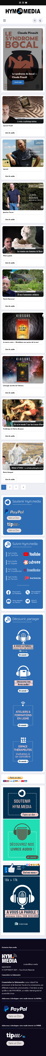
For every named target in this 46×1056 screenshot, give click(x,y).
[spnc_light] (40, 20)
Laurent (5, 169)
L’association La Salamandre (13, 982)
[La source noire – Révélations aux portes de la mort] (23, 326)
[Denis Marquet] (23, 456)
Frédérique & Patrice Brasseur (13, 429)
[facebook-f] (20, 2)
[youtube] (26, 2)
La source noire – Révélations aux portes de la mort (21, 342)
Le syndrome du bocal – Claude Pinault (24, 75)
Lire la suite (18, 82)
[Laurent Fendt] (23, 110)
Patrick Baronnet (8, 299)
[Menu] (4, 20)
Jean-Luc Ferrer (8, 212)
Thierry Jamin (7, 256)
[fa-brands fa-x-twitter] (23, 2)
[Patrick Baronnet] (23, 283)
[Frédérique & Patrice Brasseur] (23, 413)
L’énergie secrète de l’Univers (13, 385)
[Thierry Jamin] (23, 240)
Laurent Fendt (8, 126)
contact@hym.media (30, 964)
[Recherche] (34, 20)
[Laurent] (23, 153)
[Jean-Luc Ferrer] (23, 196)
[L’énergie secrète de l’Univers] (23, 370)
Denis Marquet (8, 472)
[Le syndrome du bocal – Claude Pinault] (23, 59)
